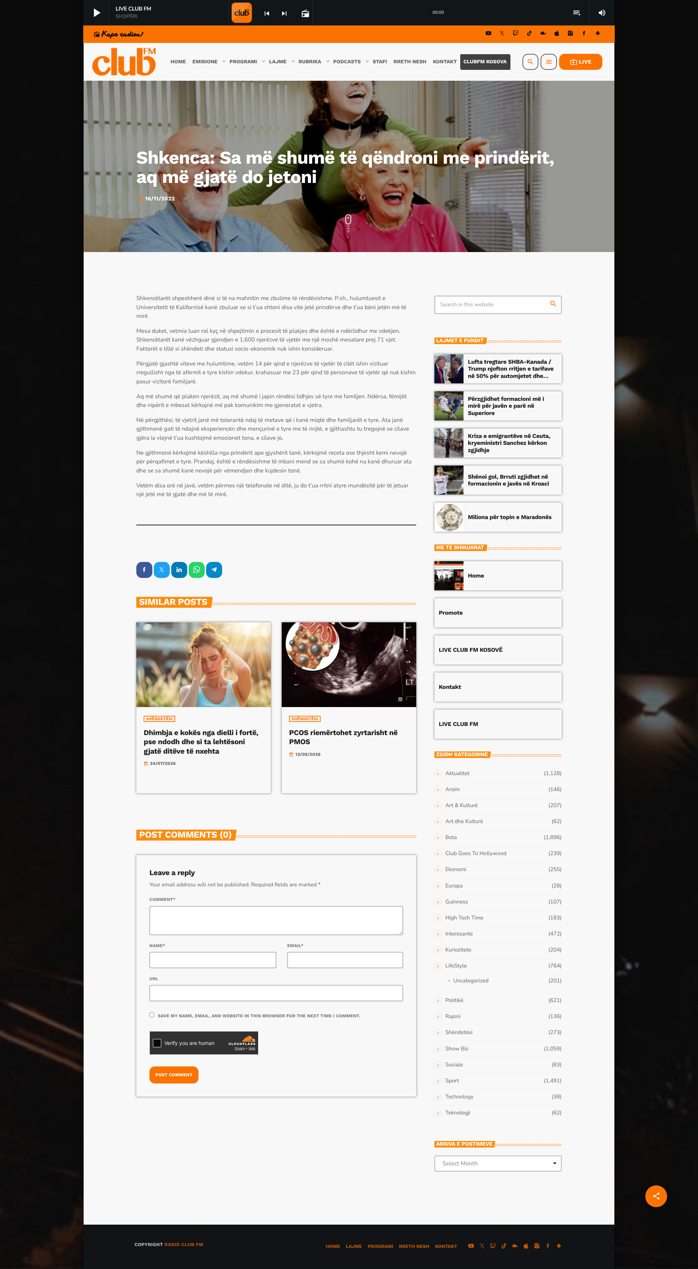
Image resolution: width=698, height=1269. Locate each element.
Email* (295, 945)
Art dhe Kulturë (464, 821)
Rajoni (453, 1016)
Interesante (459, 934)
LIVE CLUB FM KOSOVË (470, 649)
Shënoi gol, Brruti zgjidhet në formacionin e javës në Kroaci (508, 480)
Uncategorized (471, 981)
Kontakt (450, 686)
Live (580, 61)
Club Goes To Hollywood (475, 853)
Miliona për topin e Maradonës (509, 517)
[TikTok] (529, 34)
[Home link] (124, 62)
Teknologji (457, 1113)
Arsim (452, 789)
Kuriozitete (458, 950)
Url (154, 978)
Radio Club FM (183, 1245)
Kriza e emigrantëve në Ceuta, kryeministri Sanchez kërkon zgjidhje (509, 442)
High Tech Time (464, 918)
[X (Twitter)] (502, 34)
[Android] (597, 34)
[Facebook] (584, 34)
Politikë (454, 1000)
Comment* (162, 899)
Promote (451, 612)
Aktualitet (457, 773)
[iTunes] (557, 34)
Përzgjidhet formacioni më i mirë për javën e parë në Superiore (506, 405)
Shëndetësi (159, 719)
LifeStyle (456, 966)
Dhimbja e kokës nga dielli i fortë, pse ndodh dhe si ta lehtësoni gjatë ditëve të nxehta (201, 741)
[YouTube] (488, 34)
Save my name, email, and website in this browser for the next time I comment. (259, 1015)
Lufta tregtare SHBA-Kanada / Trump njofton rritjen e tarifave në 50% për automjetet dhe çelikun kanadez (511, 372)
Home (476, 575)
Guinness (456, 902)
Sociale (454, 1065)
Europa (453, 886)
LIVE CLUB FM (458, 724)
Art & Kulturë (461, 805)
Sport (452, 1081)
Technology (459, 1097)
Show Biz (456, 1049)
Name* (157, 945)
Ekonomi (455, 869)
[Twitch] (516, 34)
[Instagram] (570, 34)
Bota (451, 837)
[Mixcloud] (543, 34)
